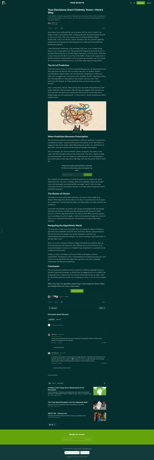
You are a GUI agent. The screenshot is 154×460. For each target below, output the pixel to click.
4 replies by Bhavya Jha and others (62, 368)
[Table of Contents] (2, 230)
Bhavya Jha (54, 23)
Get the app (85, 452)
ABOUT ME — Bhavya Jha (57, 413)
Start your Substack (72, 452)
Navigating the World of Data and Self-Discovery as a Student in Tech (67, 415)
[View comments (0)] (63, 420)
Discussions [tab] (60, 383)
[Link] (45, 65)
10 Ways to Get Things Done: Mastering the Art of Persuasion (66, 389)
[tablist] (55, 319)
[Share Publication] (134, 2)
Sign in (149, 3)
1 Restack (66, 296)
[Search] (130, 2)
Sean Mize (54, 334)
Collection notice (87, 448)
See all (51, 424)
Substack (69, 456)
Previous (54, 308)
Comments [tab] (51, 319)
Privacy (75, 448)
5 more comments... (53, 375)
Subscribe (141, 3)
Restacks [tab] (58, 319)
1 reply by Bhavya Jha (58, 347)
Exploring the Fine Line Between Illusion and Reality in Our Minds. (66, 404)
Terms (80, 448)
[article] (77, 392)
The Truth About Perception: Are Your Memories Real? (68, 402)
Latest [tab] (54, 383)
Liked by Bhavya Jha (57, 336)
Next (101, 308)
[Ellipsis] (105, 334)
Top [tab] (50, 383)
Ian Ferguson (55, 353)
